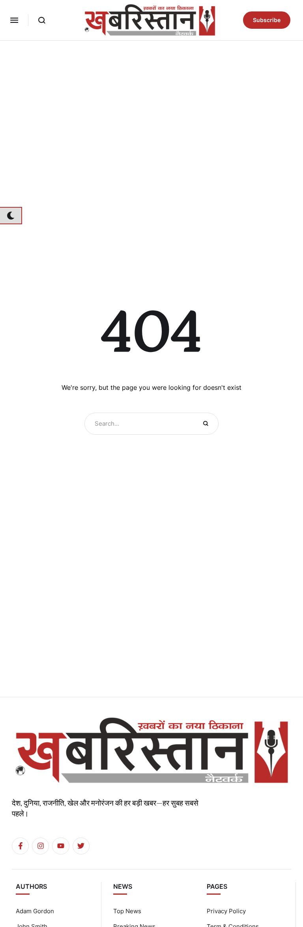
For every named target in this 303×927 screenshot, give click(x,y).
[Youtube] (60, 846)
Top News (127, 911)
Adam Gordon (35, 911)
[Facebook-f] (20, 846)
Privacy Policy (226, 911)
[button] (14, 20)
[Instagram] (40, 846)
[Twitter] (81, 846)
